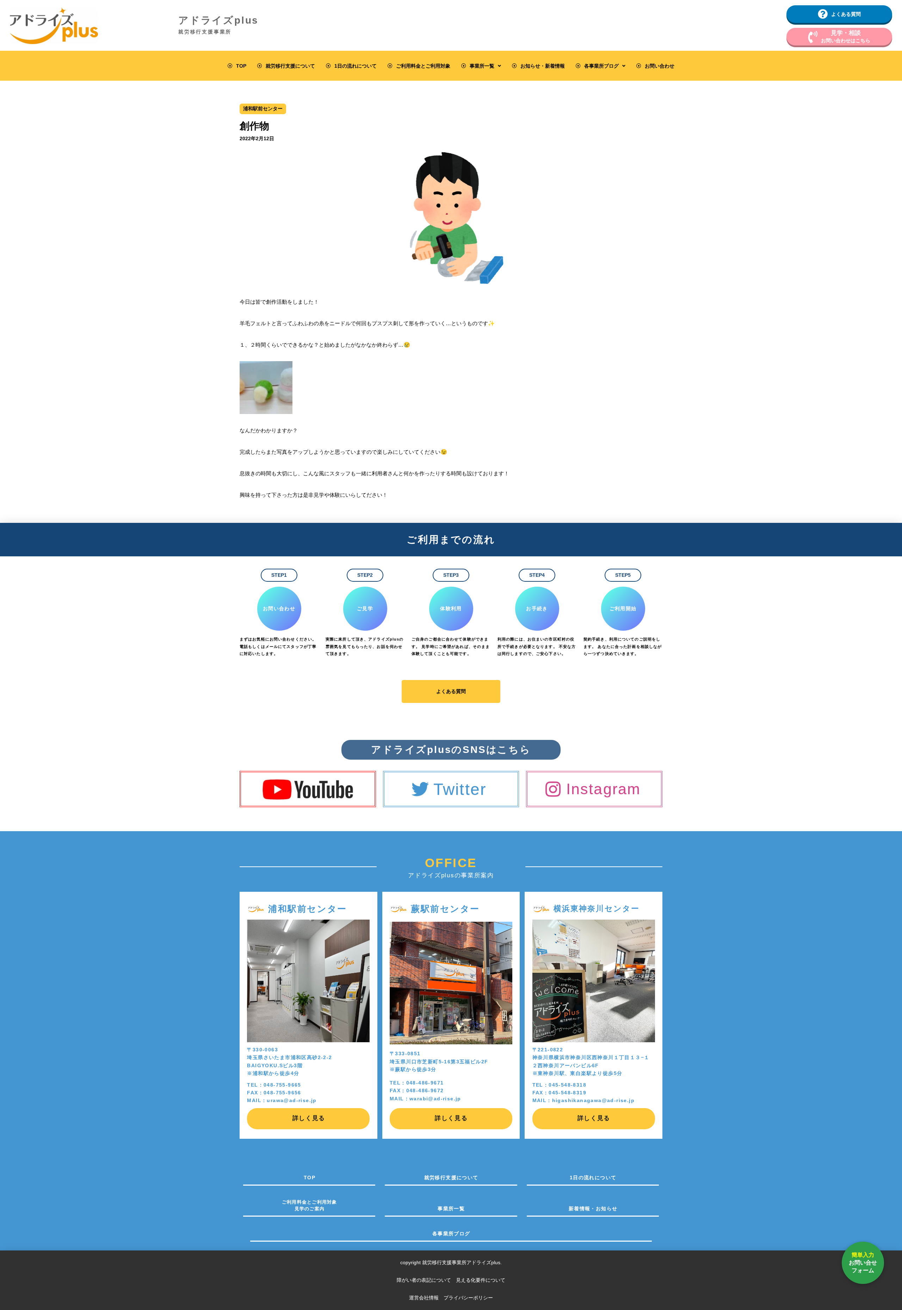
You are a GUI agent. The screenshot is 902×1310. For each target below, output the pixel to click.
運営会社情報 (424, 1297)
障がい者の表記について (426, 1280)
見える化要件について (480, 1280)
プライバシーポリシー (468, 1297)
